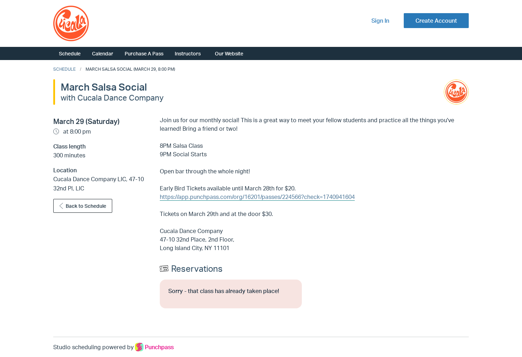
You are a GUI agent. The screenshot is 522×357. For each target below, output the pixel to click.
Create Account (436, 20)
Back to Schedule (86, 206)
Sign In (380, 20)
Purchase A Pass (144, 53)
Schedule (70, 53)
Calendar (102, 53)
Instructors (188, 53)
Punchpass (159, 347)
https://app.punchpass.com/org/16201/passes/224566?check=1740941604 (257, 196)
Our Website (229, 53)
